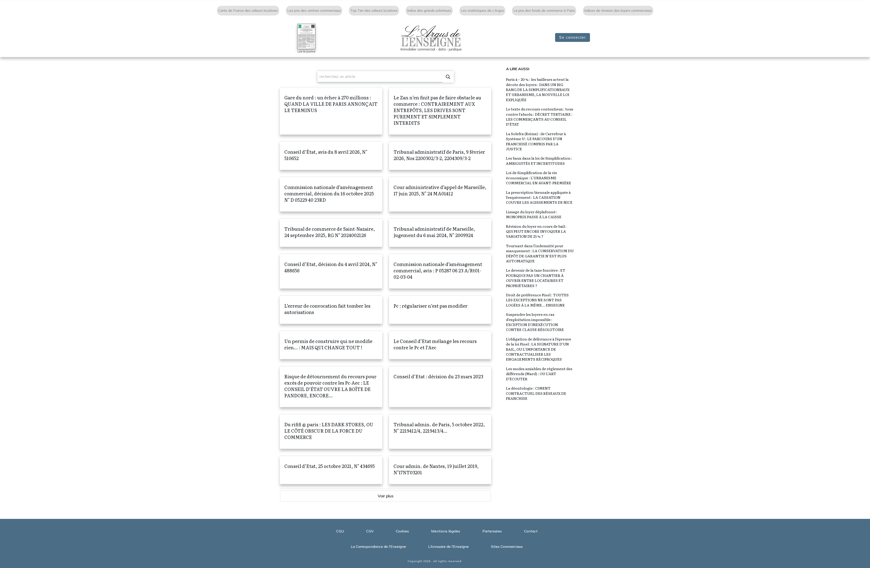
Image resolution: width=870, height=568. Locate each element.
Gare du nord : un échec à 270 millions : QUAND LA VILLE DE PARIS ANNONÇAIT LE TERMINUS (331, 110)
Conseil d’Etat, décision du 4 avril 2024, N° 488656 (331, 271)
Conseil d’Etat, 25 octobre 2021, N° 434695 (331, 470)
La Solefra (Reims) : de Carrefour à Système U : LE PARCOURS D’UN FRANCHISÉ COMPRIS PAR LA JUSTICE (536, 141)
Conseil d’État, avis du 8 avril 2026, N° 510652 (331, 156)
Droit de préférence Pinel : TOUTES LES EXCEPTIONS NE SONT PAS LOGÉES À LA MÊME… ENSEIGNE (537, 300)
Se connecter (572, 37)
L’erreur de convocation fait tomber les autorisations (331, 310)
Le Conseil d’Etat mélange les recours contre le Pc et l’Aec (440, 345)
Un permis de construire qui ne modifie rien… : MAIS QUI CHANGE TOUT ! (331, 345)
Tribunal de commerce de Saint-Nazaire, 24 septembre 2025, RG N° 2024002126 (331, 233)
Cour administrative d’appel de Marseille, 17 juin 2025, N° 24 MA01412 (440, 194)
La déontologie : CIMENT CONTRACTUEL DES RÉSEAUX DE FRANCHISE (536, 393)
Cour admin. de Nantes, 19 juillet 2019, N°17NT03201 (440, 470)
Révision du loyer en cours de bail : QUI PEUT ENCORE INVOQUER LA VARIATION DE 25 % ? (536, 231)
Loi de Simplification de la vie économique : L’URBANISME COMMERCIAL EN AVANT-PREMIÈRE (538, 177)
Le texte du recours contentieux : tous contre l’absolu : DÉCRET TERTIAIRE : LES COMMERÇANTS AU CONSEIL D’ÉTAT (539, 116)
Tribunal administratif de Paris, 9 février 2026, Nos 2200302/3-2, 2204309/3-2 (440, 156)
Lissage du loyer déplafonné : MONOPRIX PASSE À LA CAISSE (533, 214)
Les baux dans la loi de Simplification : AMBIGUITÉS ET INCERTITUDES (539, 160)
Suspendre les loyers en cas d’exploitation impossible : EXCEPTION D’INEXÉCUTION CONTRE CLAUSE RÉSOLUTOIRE (535, 322)
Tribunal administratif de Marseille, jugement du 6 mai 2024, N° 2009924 (440, 233)
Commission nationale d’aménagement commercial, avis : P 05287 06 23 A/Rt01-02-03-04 (440, 271)
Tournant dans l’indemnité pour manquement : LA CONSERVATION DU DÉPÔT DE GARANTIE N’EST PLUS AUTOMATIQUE (540, 253)
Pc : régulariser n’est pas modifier (440, 310)
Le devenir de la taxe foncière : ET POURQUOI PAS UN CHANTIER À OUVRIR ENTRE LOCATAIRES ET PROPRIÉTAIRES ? (535, 277)
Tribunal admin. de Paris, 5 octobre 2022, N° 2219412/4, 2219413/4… (440, 431)
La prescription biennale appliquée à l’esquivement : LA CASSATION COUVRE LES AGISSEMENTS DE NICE (539, 197)
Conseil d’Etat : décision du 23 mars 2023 (440, 386)
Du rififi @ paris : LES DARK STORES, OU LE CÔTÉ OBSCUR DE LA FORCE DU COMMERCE (331, 431)
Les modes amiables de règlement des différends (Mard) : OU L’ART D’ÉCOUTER (539, 373)
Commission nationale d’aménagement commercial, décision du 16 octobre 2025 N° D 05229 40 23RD (331, 194)
